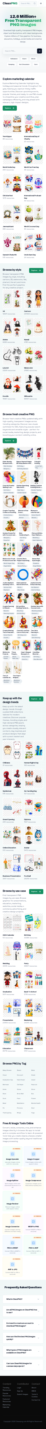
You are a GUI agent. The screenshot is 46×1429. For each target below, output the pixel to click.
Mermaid (6, 1084)
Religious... (7, 468)
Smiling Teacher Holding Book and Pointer (36, 487)
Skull (32, 1108)
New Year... (21, 490)
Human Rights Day (31, 763)
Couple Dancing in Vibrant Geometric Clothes (8, 609)
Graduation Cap (8, 1080)
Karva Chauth (36, 515)
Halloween (14, 59)
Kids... (22, 540)
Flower (33, 1098)
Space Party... (22, 566)
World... (20, 587)
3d (4, 311)
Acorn (24, 59)
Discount (20, 1075)
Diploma (27, 819)
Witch (33, 59)
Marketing (28, 1020)
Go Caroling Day (30, 791)
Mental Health (35, 1103)
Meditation (20, 1103)
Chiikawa (6, 763)
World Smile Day (9, 167)
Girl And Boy (21, 613)
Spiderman (7, 791)
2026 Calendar (8, 935)
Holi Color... (7, 490)
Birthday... (20, 466)
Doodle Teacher (36, 490)
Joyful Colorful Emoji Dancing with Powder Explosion (35, 585)
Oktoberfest (8, 196)
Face (18, 1098)
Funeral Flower (6, 657)
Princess (20, 1108)
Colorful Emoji (35, 590)
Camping (11, 64)
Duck (4, 1098)
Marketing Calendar (6, 1406)
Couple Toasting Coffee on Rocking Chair (9, 512)
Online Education (9, 848)
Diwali (33, 1075)
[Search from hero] (39, 51)
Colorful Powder (9, 492)
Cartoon (27, 311)
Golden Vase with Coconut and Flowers (37, 608)
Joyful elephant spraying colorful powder (9, 584)
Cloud (4, 1075)
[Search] (34, 3)
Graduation (7, 992)
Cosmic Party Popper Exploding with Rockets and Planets (23, 561)
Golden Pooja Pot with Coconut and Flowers (9, 535)
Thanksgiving (7, 1113)
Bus (32, 1094)
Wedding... (36, 537)
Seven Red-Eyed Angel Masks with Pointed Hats (37, 561)
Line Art (6, 368)
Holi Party (23, 537)
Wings (19, 1113)
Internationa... (8, 515)
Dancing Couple (9, 613)
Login (19, 1388)
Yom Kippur (7, 136)
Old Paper (20, 1084)
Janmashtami (8, 226)
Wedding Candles (6, 681)
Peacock (34, 1084)
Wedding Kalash (37, 611)
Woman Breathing (22, 518)
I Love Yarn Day (38, 467)
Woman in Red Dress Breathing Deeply (23, 513)
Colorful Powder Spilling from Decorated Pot (8, 487)
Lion (19, 637)
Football (27, 876)
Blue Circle (21, 590)
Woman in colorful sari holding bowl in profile (36, 513)
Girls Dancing (36, 637)
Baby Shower (7, 1070)
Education (7, 1048)
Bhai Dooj (20, 611)
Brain (4, 1094)
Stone (19, 1089)
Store (33, 1089)
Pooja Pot (6, 540)
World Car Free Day (31, 167)
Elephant (6, 590)
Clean (10, 3)
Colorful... (25, 659)
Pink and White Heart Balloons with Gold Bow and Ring (37, 535)
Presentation (8, 1020)
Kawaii (26, 340)
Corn (36, 64)
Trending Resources (7, 1389)
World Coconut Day (31, 226)
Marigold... (7, 537)
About (34, 1388)
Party (26, 963)
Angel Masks (37, 566)
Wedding (6, 963)
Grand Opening (8, 819)
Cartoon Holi (7, 587)
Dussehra (36, 563)
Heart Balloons (37, 540)
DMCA (34, 1391)
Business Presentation (12, 876)
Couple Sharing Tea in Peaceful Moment (8, 632)
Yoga (32, 1113)
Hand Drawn (21, 1080)
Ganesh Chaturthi (10, 255)
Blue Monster (38, 659)
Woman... (34, 517)
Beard (19, 1070)
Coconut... (35, 613)
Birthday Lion (22, 635)
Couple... (6, 517)
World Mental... (24, 515)
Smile (4, 1089)
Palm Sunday (8, 466)
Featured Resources (7, 1400)
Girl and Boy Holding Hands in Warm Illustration (22, 608)
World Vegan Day (9, 563)
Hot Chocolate (24, 64)
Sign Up (20, 1391)
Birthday (27, 935)
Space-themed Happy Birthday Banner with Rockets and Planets (23, 463)
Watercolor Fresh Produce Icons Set (9, 559)
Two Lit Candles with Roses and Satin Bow (7, 678)
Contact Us (36, 1400)
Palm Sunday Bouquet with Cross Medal (7, 463)
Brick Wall (20, 1094)
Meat (4, 1103)
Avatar (26, 848)
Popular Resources (7, 1394)
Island (33, 1080)
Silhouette (28, 396)
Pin (4, 1108)
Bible (33, 1070)
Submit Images (22, 1394)
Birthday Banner (22, 468)
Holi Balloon (35, 587)
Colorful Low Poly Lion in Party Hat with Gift (23, 632)
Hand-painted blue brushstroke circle (23, 584)
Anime (5, 340)
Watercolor (28, 368)
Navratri (6, 611)
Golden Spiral (22, 492)
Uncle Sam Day (30, 255)
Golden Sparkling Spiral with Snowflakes (23, 487)
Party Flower (26, 656)
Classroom (28, 1048)
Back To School (30, 992)
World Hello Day (15, 657)
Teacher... (34, 492)
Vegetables (7, 566)
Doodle (5, 396)
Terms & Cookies (35, 1395)
